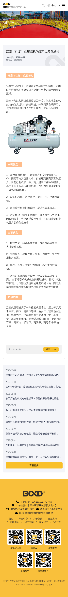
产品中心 (23, 518)
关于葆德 (37, 518)
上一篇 (12, 349)
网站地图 (48, 584)
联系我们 (43, 522)
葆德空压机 (15, 548)
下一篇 (18, 349)
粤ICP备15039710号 (47, 581)
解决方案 (29, 522)
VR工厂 (57, 522)
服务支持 (52, 518)
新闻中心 (14, 522)
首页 (11, 518)
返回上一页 (51, 349)
